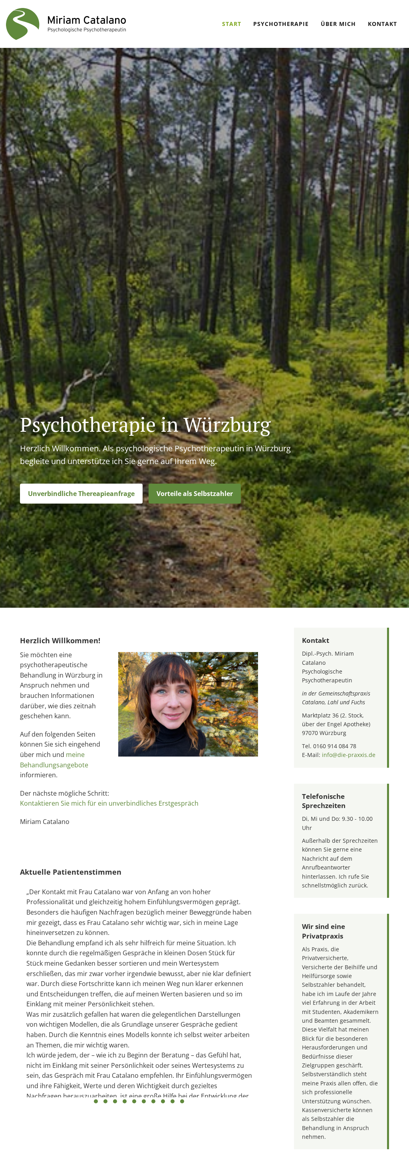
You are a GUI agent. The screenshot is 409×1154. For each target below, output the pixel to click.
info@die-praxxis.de (348, 755)
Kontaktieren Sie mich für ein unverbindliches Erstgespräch (109, 803)
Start (231, 24)
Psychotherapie (281, 24)
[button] (81, 494)
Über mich (338, 24)
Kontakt (382, 24)
